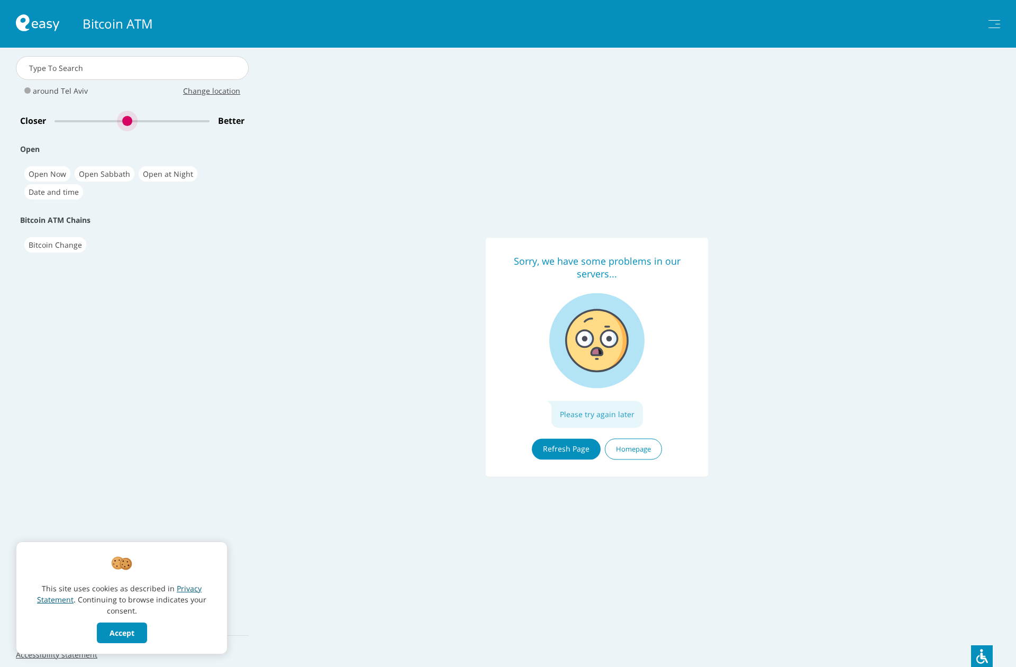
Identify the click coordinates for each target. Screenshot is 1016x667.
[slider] (132, 121)
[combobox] (132, 68)
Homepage (633, 449)
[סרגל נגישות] (982, 656)
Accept (122, 633)
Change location (211, 91)
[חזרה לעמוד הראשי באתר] (37, 24)
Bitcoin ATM (118, 23)
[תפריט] (994, 24)
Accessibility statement (56, 655)
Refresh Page (566, 449)
